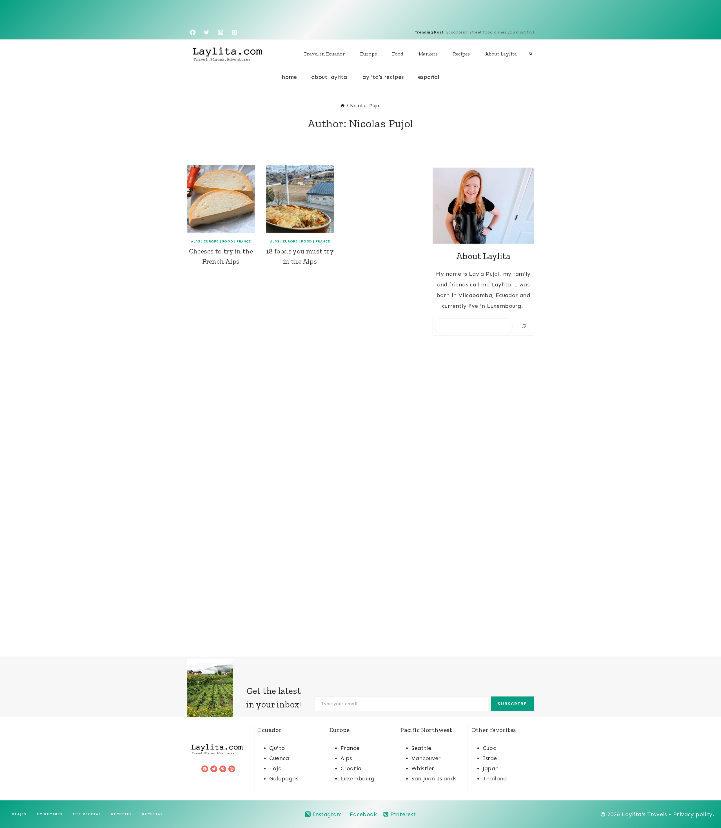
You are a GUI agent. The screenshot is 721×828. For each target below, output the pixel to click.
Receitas (152, 814)
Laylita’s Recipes (382, 77)
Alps (195, 241)
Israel (491, 758)
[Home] (342, 105)
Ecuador (270, 730)
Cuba (490, 748)
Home (289, 77)
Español (428, 77)
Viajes (19, 814)
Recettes (121, 814)
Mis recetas (87, 814)
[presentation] (221, 199)
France (244, 241)
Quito (277, 748)
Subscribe (512, 703)
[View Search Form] (530, 53)
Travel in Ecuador (324, 54)
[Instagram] (220, 32)
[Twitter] (206, 32)
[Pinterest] (234, 32)
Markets (428, 54)
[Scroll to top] (707, 805)
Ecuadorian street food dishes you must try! (490, 32)
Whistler (422, 768)
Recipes (461, 54)
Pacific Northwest (426, 730)
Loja (275, 768)
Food (397, 54)
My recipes (50, 814)
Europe (368, 54)
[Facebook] (192, 32)
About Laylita (501, 54)
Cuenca (279, 758)
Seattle (421, 748)
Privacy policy (693, 814)
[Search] (524, 326)
